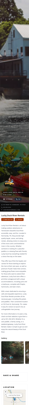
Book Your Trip (8, 219)
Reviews (20, 219)
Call (19, 199)
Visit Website (8, 199)
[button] (15, 399)
